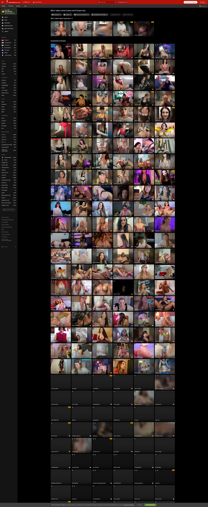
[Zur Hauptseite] (13, 2)
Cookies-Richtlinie (129, 505)
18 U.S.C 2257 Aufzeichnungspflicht (7, 240)
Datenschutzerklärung (7, 227)
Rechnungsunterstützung (7, 219)
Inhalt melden (5, 222)
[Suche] (115, 2)
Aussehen (56, 14)
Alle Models (4, 236)
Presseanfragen (5, 224)
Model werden (5, 232)
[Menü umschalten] (2, 2)
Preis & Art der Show (82, 14)
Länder (67, 14)
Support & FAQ (5, 217)
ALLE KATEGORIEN (9, 209)
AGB (3, 229)
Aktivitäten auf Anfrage (99, 14)
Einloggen (202, 2)
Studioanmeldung (6, 234)
